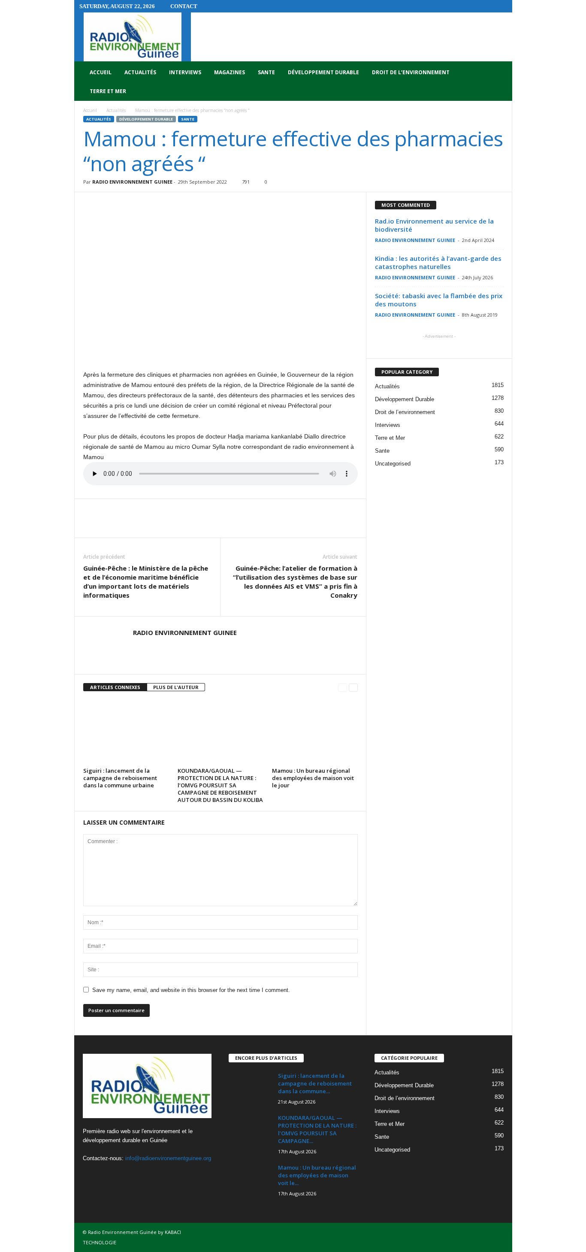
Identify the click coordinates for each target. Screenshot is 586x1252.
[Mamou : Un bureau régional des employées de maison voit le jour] (315, 732)
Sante (266, 72)
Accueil (101, 72)
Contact (183, 6)
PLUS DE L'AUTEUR (176, 687)
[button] (499, 82)
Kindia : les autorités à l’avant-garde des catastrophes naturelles (438, 262)
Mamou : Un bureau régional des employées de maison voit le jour (313, 778)
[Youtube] (126, 1175)
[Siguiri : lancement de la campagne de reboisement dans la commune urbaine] (126, 732)
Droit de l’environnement (411, 72)
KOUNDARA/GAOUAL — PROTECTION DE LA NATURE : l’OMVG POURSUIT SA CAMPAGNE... (317, 1129)
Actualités (140, 72)
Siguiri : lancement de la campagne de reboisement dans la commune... (315, 1083)
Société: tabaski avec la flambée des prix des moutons (438, 299)
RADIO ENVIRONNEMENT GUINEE (132, 181)
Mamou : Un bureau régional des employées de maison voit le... (317, 1175)
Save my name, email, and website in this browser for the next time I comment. (191, 990)
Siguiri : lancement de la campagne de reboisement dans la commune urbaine (120, 778)
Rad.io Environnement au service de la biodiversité (434, 225)
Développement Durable (323, 72)
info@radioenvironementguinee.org (168, 1158)
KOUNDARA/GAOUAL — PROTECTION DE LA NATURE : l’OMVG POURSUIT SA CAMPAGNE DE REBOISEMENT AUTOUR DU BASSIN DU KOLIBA (220, 785)
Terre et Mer (108, 91)
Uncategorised (393, 463)
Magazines (229, 72)
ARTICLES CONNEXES (115, 687)
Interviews (185, 72)
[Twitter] (109, 1175)
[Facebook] (91, 1175)
